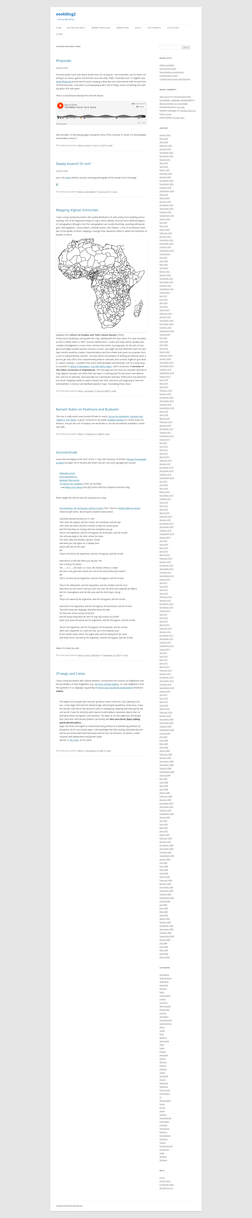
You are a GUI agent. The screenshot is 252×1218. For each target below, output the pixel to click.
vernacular (164, 1149)
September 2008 (167, 772)
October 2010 (165, 684)
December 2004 (166, 925)
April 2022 (164, 268)
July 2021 (163, 296)
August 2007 (165, 817)
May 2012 (164, 621)
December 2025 (166, 152)
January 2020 (165, 359)
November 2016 (166, 471)
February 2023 (166, 233)
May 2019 (164, 383)
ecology (163, 1013)
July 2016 (163, 481)
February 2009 (166, 754)
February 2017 (166, 460)
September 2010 (167, 688)
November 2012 (166, 607)
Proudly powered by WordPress (69, 1205)
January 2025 (165, 177)
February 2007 (166, 838)
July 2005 (163, 904)
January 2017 (165, 464)
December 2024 (166, 180)
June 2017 (164, 446)
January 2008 (165, 799)
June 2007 (164, 824)
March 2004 (165, 957)
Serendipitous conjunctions (172, 72)
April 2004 (164, 953)
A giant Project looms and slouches (175, 79)
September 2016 (167, 478)
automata (164, 985)
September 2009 (167, 730)
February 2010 (166, 712)
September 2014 (167, 534)
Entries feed (165, 1181)
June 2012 (164, 618)
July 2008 (163, 779)
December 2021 (166, 278)
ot (160, 1097)
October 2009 (165, 726)
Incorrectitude (66, 452)
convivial (163, 1002)
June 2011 (164, 656)
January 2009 (165, 758)
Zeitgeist (163, 1160)
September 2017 (167, 436)
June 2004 (164, 946)
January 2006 (165, 883)
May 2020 (164, 345)
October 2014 (165, 530)
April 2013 (164, 593)
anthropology (166, 978)
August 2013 (165, 579)
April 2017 (164, 453)
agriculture (164, 974)
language (164, 1055)
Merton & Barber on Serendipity (174, 103)
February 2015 (166, 516)
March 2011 (165, 667)
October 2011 (165, 642)
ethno (80, 145)
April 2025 (164, 166)
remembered (165, 1118)
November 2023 (166, 208)
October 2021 (165, 285)
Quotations (173, 28)
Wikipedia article (67, 473)
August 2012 (165, 611)
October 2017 (165, 432)
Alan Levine (165, 96)
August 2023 (165, 219)
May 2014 (164, 548)
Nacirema (95, 655)
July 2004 (163, 943)
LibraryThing (123, 28)
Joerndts (181, 107)
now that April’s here (169, 75)
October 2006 (165, 852)
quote (162, 1111)
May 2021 (164, 303)
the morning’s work (168, 68)
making (163, 1065)
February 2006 (166, 880)
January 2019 (165, 394)
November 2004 (166, 929)
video (162, 1153)
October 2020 (165, 327)
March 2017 (165, 457)
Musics (138, 28)
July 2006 (163, 862)
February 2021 (166, 313)
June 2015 (164, 502)
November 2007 (166, 806)
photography (90, 191)
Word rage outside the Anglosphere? (115, 687)
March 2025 (165, 170)
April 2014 (164, 551)
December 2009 (166, 719)
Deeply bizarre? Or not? (73, 163)
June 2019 (164, 380)
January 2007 (165, 841)
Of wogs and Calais (70, 673)
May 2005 (164, 911)
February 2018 (166, 422)
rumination (164, 1121)
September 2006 (167, 855)
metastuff (164, 1076)
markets (163, 1069)
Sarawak (163, 1125)
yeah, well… (180, 117)
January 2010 (165, 716)
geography (89, 391)
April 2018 (164, 415)
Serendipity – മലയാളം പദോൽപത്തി (176, 100)
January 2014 (165, 562)
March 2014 (165, 555)
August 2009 (165, 733)
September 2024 (167, 191)
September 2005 (167, 897)
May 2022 (164, 264)
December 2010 (166, 677)
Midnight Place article (69, 480)
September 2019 (167, 373)
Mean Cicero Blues (73, 487)
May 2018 (164, 411)
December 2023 (166, 205)
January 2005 (165, 922)
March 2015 (165, 513)
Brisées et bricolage (101, 28)
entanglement (166, 1020)
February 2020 (166, 355)
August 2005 (165, 901)
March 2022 (165, 271)
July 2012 (163, 614)
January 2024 (165, 201)
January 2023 (165, 236)
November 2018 (166, 401)
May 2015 (164, 506)
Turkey (163, 1142)
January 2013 (165, 600)
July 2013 (163, 583)
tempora (163, 1132)
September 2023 (167, 215)
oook (110, 145)
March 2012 (165, 625)
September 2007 (167, 813)
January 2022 (165, 275)
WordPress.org (166, 1188)
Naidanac (164, 1086)
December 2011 (166, 635)
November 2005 (166, 890)
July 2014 (163, 541)
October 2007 (165, 810)
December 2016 (166, 467)
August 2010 (165, 691)
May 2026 (164, 138)
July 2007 (163, 820)
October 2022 (165, 247)
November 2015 (166, 495)
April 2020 (164, 348)
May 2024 (164, 194)
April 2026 (164, 142)
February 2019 (166, 390)
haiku (162, 1048)
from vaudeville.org (68, 476)
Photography (154, 28)
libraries (163, 1062)
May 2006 (164, 869)
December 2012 (166, 604)
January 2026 (165, 149)
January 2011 (165, 674)
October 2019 (165, 369)
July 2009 (163, 737)
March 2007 (165, 834)
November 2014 (166, 527)
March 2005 (165, 918)
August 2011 (165, 649)
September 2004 (167, 936)
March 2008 (165, 792)
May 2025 (164, 163)
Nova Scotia (165, 1090)
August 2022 (165, 254)
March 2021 (165, 310)
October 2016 (165, 474)
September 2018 (167, 408)
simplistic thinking (115, 419)
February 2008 (166, 796)
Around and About (76, 28)
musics (87, 145)
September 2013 (167, 576)
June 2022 (164, 261)
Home (58, 28)
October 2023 (165, 212)
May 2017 (164, 450)
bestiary (163, 988)
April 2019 (164, 387)
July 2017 (163, 443)
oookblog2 (66, 14)
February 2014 (166, 558)
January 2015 (165, 520)
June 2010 (164, 698)
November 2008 (166, 765)
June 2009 (164, 740)
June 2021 (164, 299)
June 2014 (164, 544)
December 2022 (166, 240)
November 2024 (166, 184)
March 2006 (165, 876)
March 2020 (165, 352)
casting (163, 999)
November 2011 (166, 639)
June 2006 (164, 866)
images (163, 1051)
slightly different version (129, 508)
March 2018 (165, 418)
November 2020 (166, 324)
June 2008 (164, 782)
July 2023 (163, 222)
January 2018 (165, 425)
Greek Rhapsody (63, 81)
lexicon (163, 1058)
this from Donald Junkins (106, 684)
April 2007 (164, 831)
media (162, 1072)
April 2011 (164, 663)
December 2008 (166, 761)
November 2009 (166, 723)
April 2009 (164, 747)
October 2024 (165, 187)
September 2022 (167, 250)
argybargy (164, 981)
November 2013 (166, 569)
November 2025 (166, 156)
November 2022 (166, 243)
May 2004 (164, 950)
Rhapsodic (63, 60)
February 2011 (166, 670)
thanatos (164, 1139)
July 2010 (163, 695)
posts (68, 177)
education (164, 1016)
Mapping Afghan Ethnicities (77, 210)
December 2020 (166, 320)
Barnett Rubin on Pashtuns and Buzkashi (87, 409)
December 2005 (166, 887)
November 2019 (166, 366)
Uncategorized (166, 1146)
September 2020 (167, 331)
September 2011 (167, 646)
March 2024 (165, 198)
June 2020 (164, 341)
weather (163, 1156)
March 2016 (165, 492)
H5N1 (162, 1044)
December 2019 (166, 362)
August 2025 (165, 159)
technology (164, 1128)
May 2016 (164, 488)
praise (162, 1107)
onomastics (165, 1093)
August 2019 (165, 376)
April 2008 (164, 789)
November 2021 (166, 282)
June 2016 (164, 485)
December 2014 (166, 523)
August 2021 (165, 292)
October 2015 (165, 499)
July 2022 (163, 257)
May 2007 (164, 827)
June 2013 (164, 586)
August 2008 (165, 775)
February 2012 (166, 628)
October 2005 (165, 894)
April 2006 (164, 873)
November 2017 (166, 429)
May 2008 (164, 785)
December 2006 (166, 845)
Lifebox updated (167, 65)
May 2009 (164, 744)
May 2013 (164, 590)
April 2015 (164, 509)
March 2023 (165, 229)
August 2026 (165, 135)
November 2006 (166, 848)
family (162, 1030)
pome (162, 1104)
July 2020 (163, 338)
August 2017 (165, 439)
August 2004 (165, 939)
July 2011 (163, 653)
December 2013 (166, 565)
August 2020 (165, 334)
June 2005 (164, 908)
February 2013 (166, 597)
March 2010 (165, 709)
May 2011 (164, 660)
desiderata (164, 1009)
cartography (165, 995)
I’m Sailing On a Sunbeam (71, 483)
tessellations (165, 1135)
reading (163, 1114)
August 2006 (165, 859)
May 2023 (164, 226)
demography (165, 1006)
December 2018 (166, 397)
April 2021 (164, 306)
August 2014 (165, 537)
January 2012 (165, 632)
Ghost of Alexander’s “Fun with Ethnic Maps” (91, 366)
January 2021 (165, 317)
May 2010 (164, 702)
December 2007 (166, 803)
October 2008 (165, 768)
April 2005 (164, 915)
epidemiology (166, 1023)
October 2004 (165, 932)
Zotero (59, 34)
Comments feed (167, 1184)
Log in (162, 1177)
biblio (162, 992)
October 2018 (165, 404)
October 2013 (165, 572)
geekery (163, 1037)
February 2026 (166, 145)
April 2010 (164, 705)
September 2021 (167, 289)
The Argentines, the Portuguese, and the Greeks (81, 508)
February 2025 (166, 173)
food (162, 1034)
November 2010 (166, 681)
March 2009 (165, 751)
